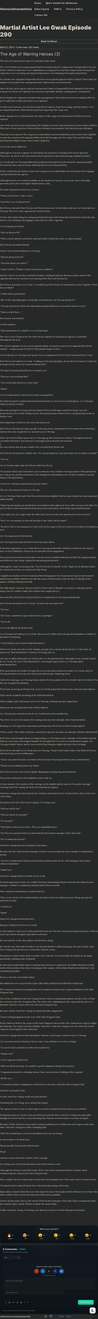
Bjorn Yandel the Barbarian (61, 3)
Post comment (86, 1302)
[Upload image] (9, 1302)
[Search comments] (18, 1257)
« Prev (61, 1316)
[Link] (17, 1302)
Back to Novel (49, 41)
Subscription (41, 9)
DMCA (58, 9)
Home (37, 3)
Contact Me (41, 15)
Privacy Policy (74, 9)
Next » (70, 1316)
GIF (13, 1302)
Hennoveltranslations (16, 9)
